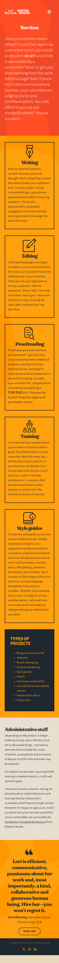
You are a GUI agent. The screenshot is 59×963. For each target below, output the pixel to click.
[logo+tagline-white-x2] (17, 11)
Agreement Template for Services (25, 821)
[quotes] (29, 849)
